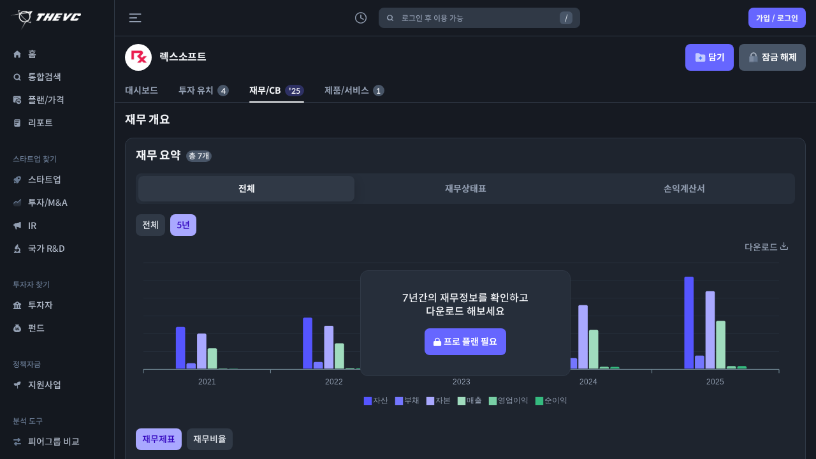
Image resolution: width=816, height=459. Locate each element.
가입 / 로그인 (777, 18)
